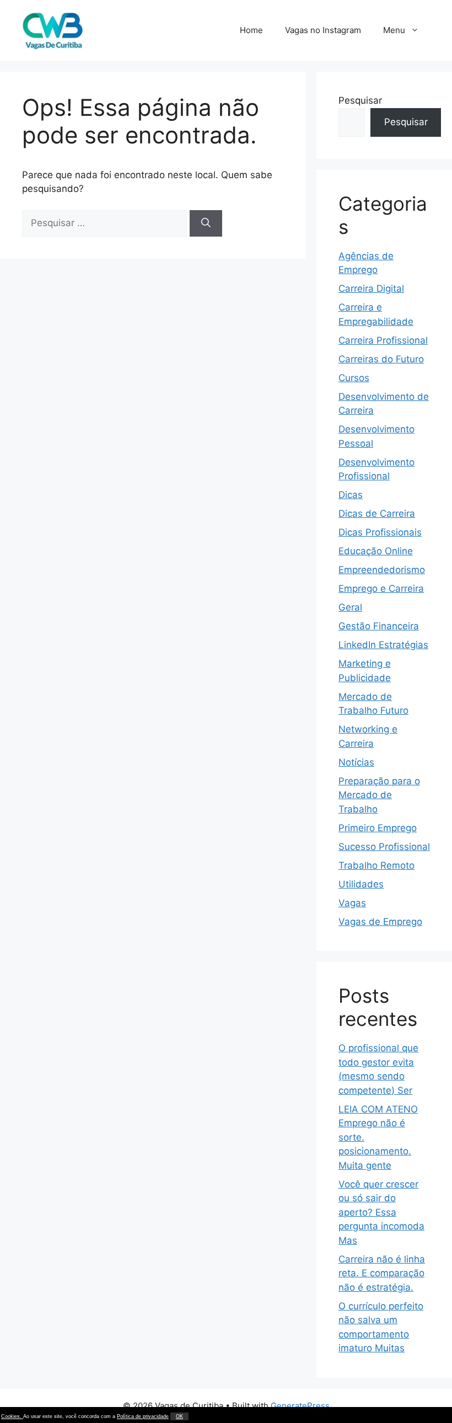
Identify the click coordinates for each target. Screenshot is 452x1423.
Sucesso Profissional (384, 846)
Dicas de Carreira (376, 513)
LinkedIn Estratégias (383, 644)
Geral (350, 607)
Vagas (352, 902)
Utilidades (361, 884)
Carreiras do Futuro (381, 359)
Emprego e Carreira (381, 588)
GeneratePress (300, 1405)
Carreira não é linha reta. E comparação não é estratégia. (381, 1273)
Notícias (356, 762)
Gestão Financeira (378, 626)
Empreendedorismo (381, 569)
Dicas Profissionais (380, 532)
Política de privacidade (143, 1416)
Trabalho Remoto (376, 865)
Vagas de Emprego (380, 921)
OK (179, 1416)
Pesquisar (360, 100)
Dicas (350, 494)
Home (251, 30)
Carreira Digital (371, 288)
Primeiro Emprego (377, 827)
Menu (394, 30)
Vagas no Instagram (323, 30)
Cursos (353, 377)
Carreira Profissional (383, 340)
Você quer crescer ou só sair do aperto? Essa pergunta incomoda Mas (381, 1212)
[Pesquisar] (206, 223)
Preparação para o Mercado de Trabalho (379, 795)
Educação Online (375, 551)
